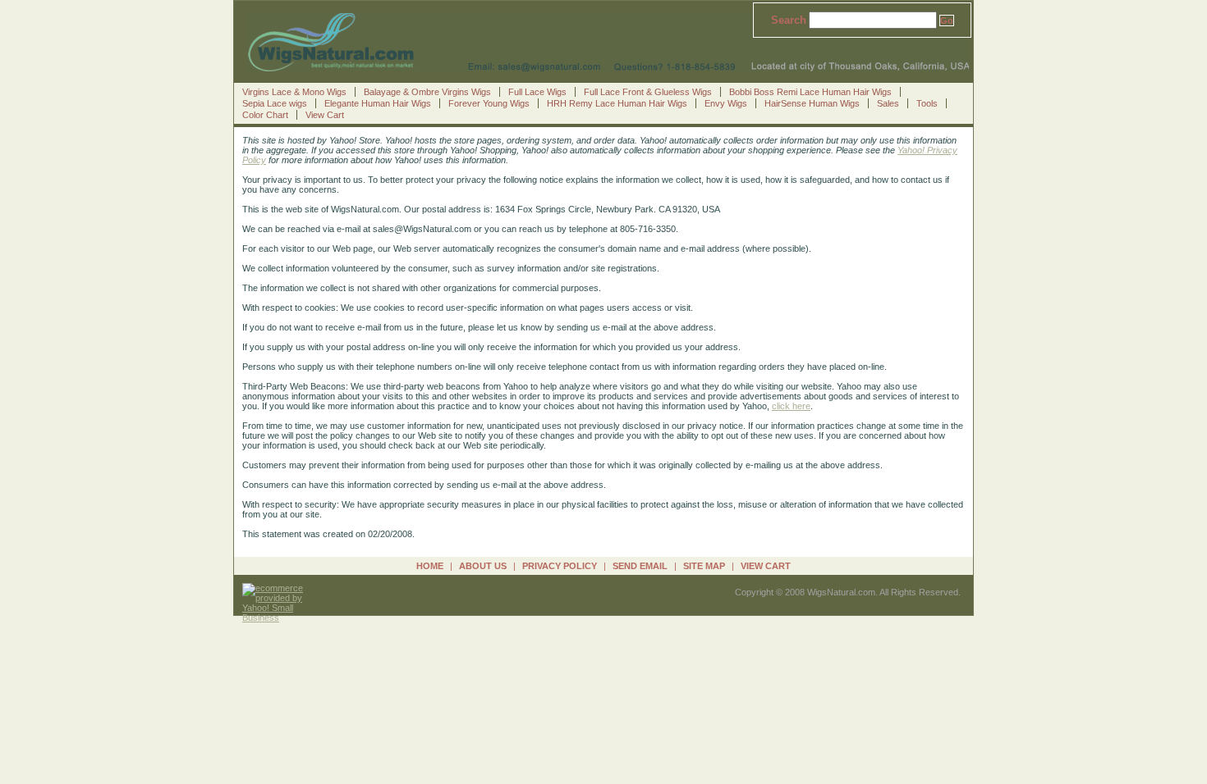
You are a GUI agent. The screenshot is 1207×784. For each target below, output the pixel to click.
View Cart (324, 115)
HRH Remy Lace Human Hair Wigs (617, 103)
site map (704, 566)
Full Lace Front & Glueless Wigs (648, 92)
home (429, 566)
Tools (927, 103)
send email (640, 566)
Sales (888, 103)
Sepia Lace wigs (274, 103)
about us (483, 566)
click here (791, 406)
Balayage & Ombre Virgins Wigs (427, 92)
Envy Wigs (725, 103)
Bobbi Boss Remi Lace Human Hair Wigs (810, 92)
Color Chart (265, 115)
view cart (766, 566)
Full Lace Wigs (537, 92)
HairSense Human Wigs (812, 103)
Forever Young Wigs (489, 103)
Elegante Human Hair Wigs (377, 103)
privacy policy (559, 566)
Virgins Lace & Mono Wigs (294, 92)
